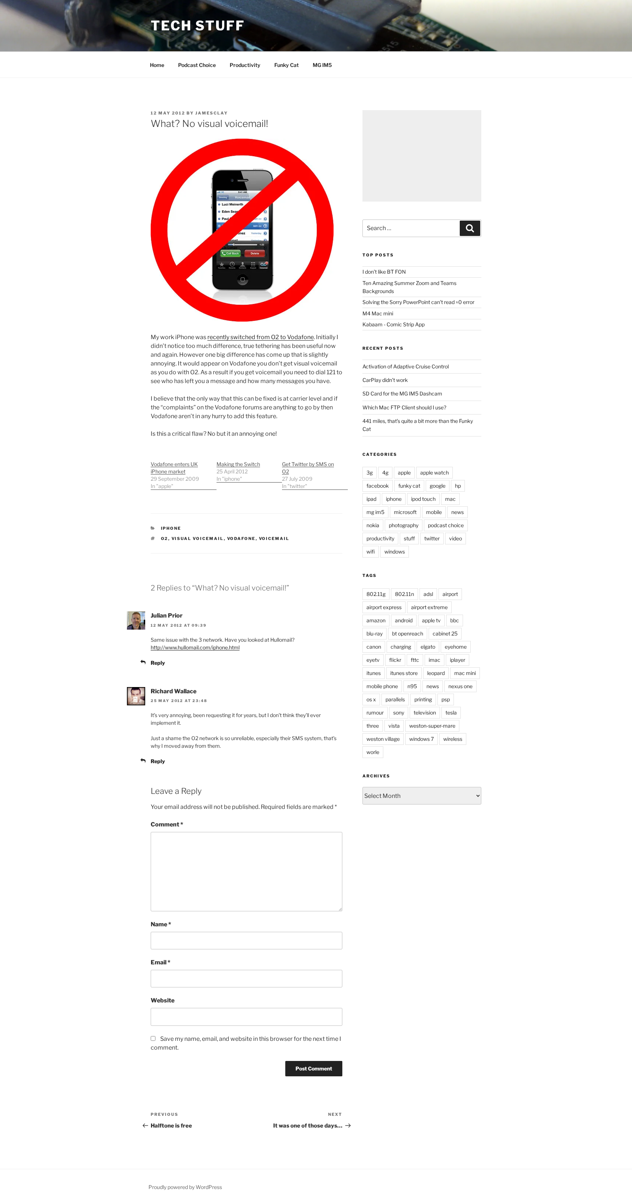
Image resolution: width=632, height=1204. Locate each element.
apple (404, 472)
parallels (395, 699)
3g (369, 472)
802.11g (375, 594)
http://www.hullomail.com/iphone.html (195, 647)
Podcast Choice (197, 65)
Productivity (245, 65)
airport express (384, 607)
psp (445, 699)
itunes (373, 673)
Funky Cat (286, 65)
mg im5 (375, 512)
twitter (432, 538)
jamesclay (211, 113)
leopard (436, 673)
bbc (454, 620)
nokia (372, 525)
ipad (371, 499)
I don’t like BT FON (384, 272)
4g (385, 472)
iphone (171, 528)
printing (423, 699)
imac (434, 660)
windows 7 (421, 739)
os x (371, 699)
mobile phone (382, 686)
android (404, 620)
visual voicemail (198, 538)
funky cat (409, 486)
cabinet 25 (445, 633)
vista (394, 726)
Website (162, 1000)
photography (403, 525)
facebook (377, 486)
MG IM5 (322, 65)
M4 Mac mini (377, 313)
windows (394, 551)
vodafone (241, 538)
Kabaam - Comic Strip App (393, 324)
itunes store (404, 673)
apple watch (434, 472)
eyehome (456, 647)
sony (398, 712)
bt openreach (407, 633)
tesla (451, 712)
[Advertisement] (421, 156)
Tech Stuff (198, 26)
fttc (415, 660)
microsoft (405, 512)
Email (160, 962)
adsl (428, 594)
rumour (375, 712)
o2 (164, 538)
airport (450, 594)
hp (458, 486)
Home (157, 65)
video (455, 538)
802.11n (404, 594)
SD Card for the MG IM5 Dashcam (402, 393)
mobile (434, 512)
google (437, 486)
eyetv (373, 660)
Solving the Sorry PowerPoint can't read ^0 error (418, 302)
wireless (452, 739)
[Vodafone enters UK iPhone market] (184, 471)
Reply (158, 663)
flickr (395, 660)
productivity (380, 538)
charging (401, 647)
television (425, 712)
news (457, 512)
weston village (383, 739)
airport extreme (429, 607)
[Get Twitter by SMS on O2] (315, 471)
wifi (370, 551)
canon (373, 647)
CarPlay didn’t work (385, 380)
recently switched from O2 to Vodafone (260, 337)
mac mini (465, 673)
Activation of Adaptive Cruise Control (405, 366)
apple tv (431, 620)
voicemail (274, 538)
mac (450, 499)
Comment (167, 824)
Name (161, 924)
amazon (375, 620)
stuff (409, 538)
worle (372, 752)
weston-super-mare (432, 726)
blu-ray (374, 633)
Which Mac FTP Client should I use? (404, 407)
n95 (412, 686)
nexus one (460, 686)
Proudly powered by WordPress (185, 1187)
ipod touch (423, 499)
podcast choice (446, 525)
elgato (428, 647)
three (372, 726)
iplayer (457, 660)
